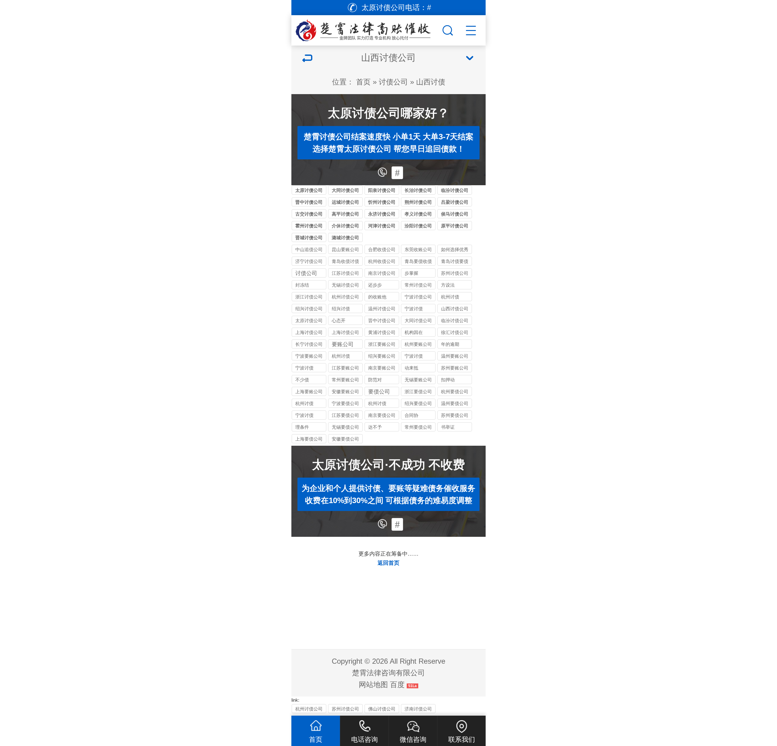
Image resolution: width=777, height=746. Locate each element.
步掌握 (411, 273)
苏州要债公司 (454, 415)
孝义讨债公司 (418, 213)
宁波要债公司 (345, 403)
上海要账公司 (309, 391)
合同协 (411, 415)
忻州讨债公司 (381, 202)
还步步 (375, 285)
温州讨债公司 (381, 308)
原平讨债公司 (454, 225)
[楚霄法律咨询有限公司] (366, 29)
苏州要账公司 (454, 367)
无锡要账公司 (418, 379)
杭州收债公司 (381, 261)
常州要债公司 (418, 427)
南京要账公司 (381, 367)
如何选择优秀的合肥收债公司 (454, 250)
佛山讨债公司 (381, 708)
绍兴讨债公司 (309, 308)
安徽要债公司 (345, 438)
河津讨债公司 (381, 225)
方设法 (448, 285)
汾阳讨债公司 (418, 225)
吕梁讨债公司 (454, 202)
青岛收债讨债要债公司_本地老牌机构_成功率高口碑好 (345, 262)
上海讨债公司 (309, 332)
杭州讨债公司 (345, 296)
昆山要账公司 (345, 249)
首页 (363, 82)
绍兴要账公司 (381, 356)
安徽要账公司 (345, 391)
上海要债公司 (309, 438)
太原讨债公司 (309, 190)
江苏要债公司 (345, 415)
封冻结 (302, 285)
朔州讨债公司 (418, 202)
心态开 (338, 320)
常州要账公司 (345, 379)
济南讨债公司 (418, 708)
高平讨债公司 (345, 213)
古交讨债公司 (309, 213)
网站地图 (373, 684)
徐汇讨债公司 (454, 332)
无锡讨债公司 (345, 285)
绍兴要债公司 (418, 403)
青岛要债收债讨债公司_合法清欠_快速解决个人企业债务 (418, 262)
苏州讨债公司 (454, 273)
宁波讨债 (414, 308)
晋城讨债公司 (309, 237)
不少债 (302, 379)
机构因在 (414, 332)
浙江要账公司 (381, 344)
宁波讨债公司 (418, 296)
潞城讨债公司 (345, 237)
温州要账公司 (454, 356)
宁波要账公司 (309, 356)
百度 (397, 684)
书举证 (448, 427)
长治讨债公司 (418, 190)
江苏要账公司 (345, 367)
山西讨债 (430, 82)
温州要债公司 (454, 403)
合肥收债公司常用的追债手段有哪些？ (381, 250)
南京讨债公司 (381, 273)
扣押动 (448, 379)
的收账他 (377, 296)
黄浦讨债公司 (381, 332)
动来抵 (411, 367)
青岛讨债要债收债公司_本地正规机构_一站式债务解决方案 (454, 262)
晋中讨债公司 (309, 202)
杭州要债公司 (454, 391)
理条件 (302, 427)
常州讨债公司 (418, 285)
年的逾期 (450, 344)
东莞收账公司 (418, 249)
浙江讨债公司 (309, 296)
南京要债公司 (381, 415)
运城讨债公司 (345, 202)
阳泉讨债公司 (381, 190)
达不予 (375, 427)
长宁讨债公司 (309, 344)
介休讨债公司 (345, 225)
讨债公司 (393, 82)
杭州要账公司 (418, 344)
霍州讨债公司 (309, 225)
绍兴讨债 (341, 308)
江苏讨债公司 (345, 273)
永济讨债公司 (381, 213)
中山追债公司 (309, 249)
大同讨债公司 (345, 190)
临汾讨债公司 (454, 190)
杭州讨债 (450, 296)
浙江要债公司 (418, 391)
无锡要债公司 (345, 427)
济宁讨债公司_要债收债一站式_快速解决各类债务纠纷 (309, 262)
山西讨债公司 (454, 308)
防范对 (375, 379)
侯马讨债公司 (454, 213)
